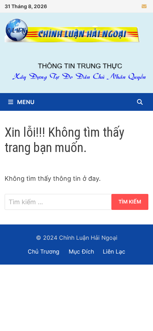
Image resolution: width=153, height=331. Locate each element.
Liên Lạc (114, 251)
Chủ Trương (43, 251)
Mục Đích (81, 251)
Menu (25, 101)
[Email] (144, 6)
